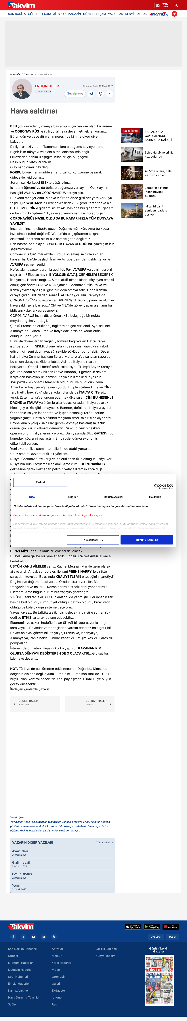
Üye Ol (172, 936)
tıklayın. (75, 830)
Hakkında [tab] (155, 496)
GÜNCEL (34, 14)
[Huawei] (170, 927)
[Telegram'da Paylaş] (91, 93)
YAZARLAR (115, 14)
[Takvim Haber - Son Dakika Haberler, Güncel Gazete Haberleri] (21, 926)
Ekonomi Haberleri (21, 963)
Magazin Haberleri (20, 969)
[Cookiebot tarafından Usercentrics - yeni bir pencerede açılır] (157, 486)
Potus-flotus (22, 875)
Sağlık (12, 1004)
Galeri (56, 983)
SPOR (62, 14)
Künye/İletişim (105, 956)
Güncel (13, 956)
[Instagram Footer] (44, 937)
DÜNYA (88, 14)
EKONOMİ (49, 14)
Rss (54, 1004)
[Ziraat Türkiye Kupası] (174, 14)
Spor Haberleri (18, 976)
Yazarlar (28, 74)
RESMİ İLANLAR (136, 14)
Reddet (40, 482)
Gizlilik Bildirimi (106, 949)
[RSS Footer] (54, 937)
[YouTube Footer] (34, 937)
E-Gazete (58, 990)
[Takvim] (21, 5)
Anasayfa (15, 74)
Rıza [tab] (32, 496)
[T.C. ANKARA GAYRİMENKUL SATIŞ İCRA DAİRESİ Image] (132, 135)
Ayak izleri (20, 852)
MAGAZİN (74, 14)
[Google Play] (152, 927)
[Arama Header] (176, 5)
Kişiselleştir (90, 539)
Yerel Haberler (61, 963)
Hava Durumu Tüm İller (24, 997)
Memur (57, 956)
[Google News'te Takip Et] (75, 94)
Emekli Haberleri (19, 983)
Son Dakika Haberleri (22, 949)
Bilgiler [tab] (73, 496)
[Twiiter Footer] (23, 937)
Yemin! (19, 887)
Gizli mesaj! (21, 864)
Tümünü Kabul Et (147, 539)
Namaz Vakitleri (19, 990)
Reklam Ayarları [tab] (114, 496)
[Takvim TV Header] (159, 13)
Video (56, 969)
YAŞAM (101, 14)
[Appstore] (133, 927)
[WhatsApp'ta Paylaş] (100, 93)
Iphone (57, 997)
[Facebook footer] (13, 937)
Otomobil (58, 976)
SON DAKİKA (17, 14)
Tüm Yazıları (42, 91)
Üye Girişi (156, 936)
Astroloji (58, 949)
